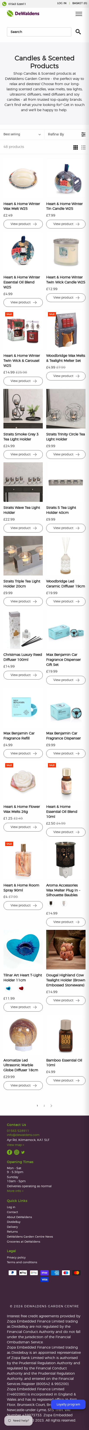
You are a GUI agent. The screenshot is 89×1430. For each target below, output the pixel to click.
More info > (15, 1191)
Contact (12, 1212)
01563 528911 (17, 4)
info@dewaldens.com (23, 1135)
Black (51, 904)
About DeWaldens (19, 1217)
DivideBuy (14, 1222)
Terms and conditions (22, 1262)
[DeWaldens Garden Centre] (23, 13)
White (64, 904)
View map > (15, 1145)
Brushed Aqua (8, 989)
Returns (12, 1231)
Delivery (12, 1227)
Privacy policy (16, 1257)
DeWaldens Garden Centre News (30, 1236)
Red (21, 989)
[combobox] (39, 31)
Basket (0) (79, 3)
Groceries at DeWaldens (23, 1241)
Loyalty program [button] (68, 1404)
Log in (62, 3)
